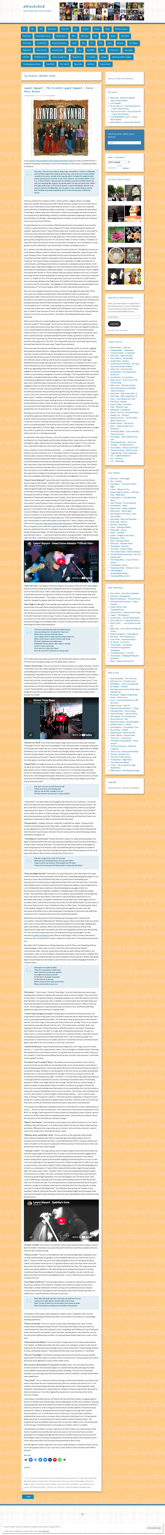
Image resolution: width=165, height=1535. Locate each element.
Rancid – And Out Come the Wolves (124, 412)
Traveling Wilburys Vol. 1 (120, 576)
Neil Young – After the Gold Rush (123, 519)
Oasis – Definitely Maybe (120, 527)
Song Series (77, 57)
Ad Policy (90, 64)
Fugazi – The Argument (119, 615)
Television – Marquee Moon (121, 543)
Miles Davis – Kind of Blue (120, 511)
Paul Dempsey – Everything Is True (124, 727)
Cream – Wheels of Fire (119, 489)
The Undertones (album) (119, 762)
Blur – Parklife (116, 481)
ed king (71, 1481)
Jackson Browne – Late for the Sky (124, 713)
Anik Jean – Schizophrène (120, 596)
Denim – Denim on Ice (119, 697)
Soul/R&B (90, 50)
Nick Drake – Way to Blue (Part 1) (123, 393)
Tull (103, 36)
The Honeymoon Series (32, 64)
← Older (28, 1497)
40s (41, 29)
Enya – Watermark (117, 495)
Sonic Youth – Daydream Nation (123, 639)
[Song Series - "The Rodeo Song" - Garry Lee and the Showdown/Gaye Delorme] (116, 256)
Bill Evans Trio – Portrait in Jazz (123, 681)
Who (73, 36)
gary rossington (51, 1484)
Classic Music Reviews (43, 1478)
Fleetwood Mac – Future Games (123, 711)
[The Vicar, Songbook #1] (116, 193)
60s (75, 29)
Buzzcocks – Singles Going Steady (123, 695)
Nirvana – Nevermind (118, 524)
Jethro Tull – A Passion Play (121, 369)
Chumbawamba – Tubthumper (122, 350)
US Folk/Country (40, 57)
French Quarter (40, 1484)
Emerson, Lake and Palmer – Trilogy (124, 708)
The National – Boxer (118, 565)
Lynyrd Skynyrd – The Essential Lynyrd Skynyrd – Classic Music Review (59, 90)
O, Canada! (91, 57)
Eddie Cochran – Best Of (120, 705)
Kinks (107, 29)
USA (73, 1478)
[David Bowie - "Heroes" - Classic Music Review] (116, 276)
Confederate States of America (59, 1481)
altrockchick (30, 95)
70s (95, 36)
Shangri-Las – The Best (119, 415)
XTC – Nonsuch (116, 458)
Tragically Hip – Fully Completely (123, 453)
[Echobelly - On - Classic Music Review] (133, 235)
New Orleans (41, 1487)
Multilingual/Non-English (121, 57)
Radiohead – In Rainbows (120, 410)
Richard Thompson (59, 43)
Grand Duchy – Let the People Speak (124, 618)
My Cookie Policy (44, 1531)
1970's (33, 1478)
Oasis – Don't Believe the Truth (122, 399)
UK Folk (26, 57)
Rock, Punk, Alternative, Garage (61, 1478)
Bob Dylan (27, 36)
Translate (125, 168)
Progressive (114, 50)
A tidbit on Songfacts (41, 935)
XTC (91, 43)
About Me (78, 64)
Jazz (79, 50)
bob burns (35, 1481)
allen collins (84, 1478)
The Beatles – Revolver (119, 546)
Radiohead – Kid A (117, 538)
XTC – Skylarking (117, 461)
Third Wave (133, 43)
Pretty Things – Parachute (121, 404)
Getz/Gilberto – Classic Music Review (125, 122)
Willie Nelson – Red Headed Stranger (125, 770)
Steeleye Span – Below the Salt (122, 732)
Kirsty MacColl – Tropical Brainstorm (125, 620)
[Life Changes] (116, 235)
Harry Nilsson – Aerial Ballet (121, 358)
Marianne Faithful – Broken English (124, 722)
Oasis (110, 43)
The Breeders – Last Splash (121, 645)
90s (100, 43)
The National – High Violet (121, 760)
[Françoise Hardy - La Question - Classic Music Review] (133, 193)
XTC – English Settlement (120, 456)
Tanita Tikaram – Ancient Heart (122, 735)
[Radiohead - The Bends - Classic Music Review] (133, 214)
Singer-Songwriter (59, 57)
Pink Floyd (125, 36)
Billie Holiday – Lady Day (120, 347)
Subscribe (114, 324)
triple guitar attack (85, 1487)
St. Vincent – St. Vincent (119, 642)
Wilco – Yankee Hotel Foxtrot (122, 661)
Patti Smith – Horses (118, 530)
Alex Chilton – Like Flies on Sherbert (124, 593)
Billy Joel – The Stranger (120, 478)
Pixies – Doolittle (117, 533)
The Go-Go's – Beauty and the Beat (124, 751)
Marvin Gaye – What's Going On (123, 508)
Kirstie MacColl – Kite (119, 719)
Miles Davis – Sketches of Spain (123, 385)
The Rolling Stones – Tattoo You (123, 442)
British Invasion (121, 29)
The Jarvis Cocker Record (120, 757)
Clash (74, 43)
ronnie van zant (51, 1487)
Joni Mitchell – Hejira (118, 505)
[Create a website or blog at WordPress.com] (82, 1514)
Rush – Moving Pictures (119, 541)
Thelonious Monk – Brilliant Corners (124, 568)
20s (24, 29)
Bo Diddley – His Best (119, 686)
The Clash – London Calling (121, 549)
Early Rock (52, 29)
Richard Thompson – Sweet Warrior (124, 634)
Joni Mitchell (42, 43)
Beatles (86, 29)
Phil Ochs (84, 36)
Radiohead (27, 50)
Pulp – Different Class (119, 407)
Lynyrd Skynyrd (85, 1484)
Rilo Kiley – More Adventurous (122, 637)
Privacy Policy (105, 64)
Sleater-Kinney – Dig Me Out (122, 423)
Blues (70, 50)
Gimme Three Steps (63, 1484)
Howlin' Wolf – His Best (119, 361)
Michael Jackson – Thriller (120, 724)
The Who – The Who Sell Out (121, 445)
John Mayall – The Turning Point (123, 716)
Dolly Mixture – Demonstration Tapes (125, 612)
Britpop (120, 43)
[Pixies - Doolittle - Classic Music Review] (133, 256)
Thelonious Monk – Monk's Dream (124, 450)
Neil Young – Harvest (118, 522)
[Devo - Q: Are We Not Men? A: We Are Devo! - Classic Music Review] (133, 276)
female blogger (79, 1481)
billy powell (27, 1481)
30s (32, 29)
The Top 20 (64, 64)
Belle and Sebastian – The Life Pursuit (125, 599)
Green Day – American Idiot (121, 355)
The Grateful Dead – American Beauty (125, 552)
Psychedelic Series (43, 36)
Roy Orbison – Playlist (119, 730)
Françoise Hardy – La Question (122, 353)
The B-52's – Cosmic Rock (120, 738)
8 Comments (51, 95)
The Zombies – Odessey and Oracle (124, 447)
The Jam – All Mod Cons (119, 754)
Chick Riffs (50, 64)
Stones (97, 29)
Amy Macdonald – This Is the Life (123, 678)
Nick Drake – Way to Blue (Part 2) (123, 396)
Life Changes (115, 103)
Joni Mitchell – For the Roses (121, 377)
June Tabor (128, 50)
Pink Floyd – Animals (118, 401)
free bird (32, 1484)
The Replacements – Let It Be (122, 653)
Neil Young (27, 43)
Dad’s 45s (65, 29)
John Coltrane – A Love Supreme (123, 503)
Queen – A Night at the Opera (122, 535)
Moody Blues (61, 36)
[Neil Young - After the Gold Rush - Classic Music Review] (116, 214)
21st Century (41, 50)
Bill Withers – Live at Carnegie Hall (124, 684)
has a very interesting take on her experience (53, 523)
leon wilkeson (74, 1484)
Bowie (113, 36)
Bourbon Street (43, 1481)
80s (83, 43)
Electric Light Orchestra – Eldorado (124, 492)
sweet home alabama (72, 1487)
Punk (102, 50)
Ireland (103, 57)
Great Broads (57, 50)
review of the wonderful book (51, 160)
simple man (60, 1487)
